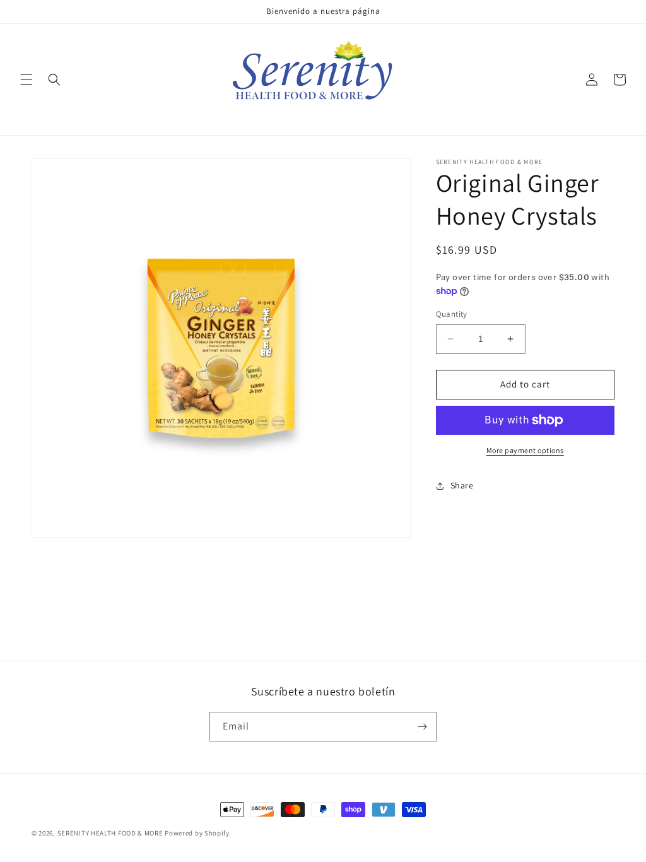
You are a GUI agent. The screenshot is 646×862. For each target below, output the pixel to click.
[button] (26, 79)
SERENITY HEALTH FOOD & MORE (110, 833)
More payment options (525, 450)
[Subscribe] (422, 726)
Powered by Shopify (197, 833)
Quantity (451, 314)
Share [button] (462, 485)
